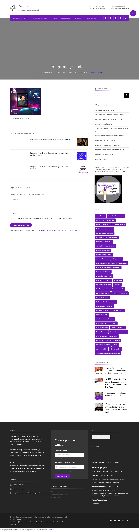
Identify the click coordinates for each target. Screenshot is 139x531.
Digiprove (50, 530)
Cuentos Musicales (102, 259)
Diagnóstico (117, 259)
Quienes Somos (66, 18)
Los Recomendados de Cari (104, 140)
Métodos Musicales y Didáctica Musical (108, 150)
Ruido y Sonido (101, 349)
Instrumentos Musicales (104, 306)
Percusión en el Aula (103, 345)
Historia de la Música (120, 293)
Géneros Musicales (102, 293)
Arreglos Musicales (102, 224)
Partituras (99, 340)
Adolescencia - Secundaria (105, 220)
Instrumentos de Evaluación (105, 302)
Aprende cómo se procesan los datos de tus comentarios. (61, 230)
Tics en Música (115, 349)
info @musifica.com (20, 489)
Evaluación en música (103, 285)
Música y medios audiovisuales (106, 336)
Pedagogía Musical (113, 340)
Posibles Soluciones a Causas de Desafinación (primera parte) (51, 139)
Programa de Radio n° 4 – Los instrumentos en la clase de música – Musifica (50, 154)
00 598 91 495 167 (99, 9)
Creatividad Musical (103, 250)
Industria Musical (102, 297)
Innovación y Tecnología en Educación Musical (111, 129)
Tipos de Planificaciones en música (108, 353)
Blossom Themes (35, 522)
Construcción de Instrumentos (106, 237)
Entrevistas (118, 280)
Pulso (116, 345)
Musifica (24, 6)
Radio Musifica (46, 72)
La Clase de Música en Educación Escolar (109, 136)
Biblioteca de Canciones (104, 229)
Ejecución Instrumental (104, 276)
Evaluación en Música (102, 124)
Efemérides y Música (103, 272)
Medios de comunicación (104, 319)
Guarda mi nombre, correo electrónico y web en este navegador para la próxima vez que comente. (43, 218)
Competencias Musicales (104, 233)
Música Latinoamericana (118, 332)
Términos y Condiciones (59, 492)
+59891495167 (18, 485)
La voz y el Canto (117, 310)
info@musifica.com (122, 9)
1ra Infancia (100, 216)
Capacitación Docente (20, 18)
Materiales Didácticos (40, 18)
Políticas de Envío (57, 497)
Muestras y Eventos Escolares (106, 323)
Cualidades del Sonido (104, 254)
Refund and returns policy (60, 495)
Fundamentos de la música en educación (110, 289)
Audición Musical (119, 224)
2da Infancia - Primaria (115, 216)
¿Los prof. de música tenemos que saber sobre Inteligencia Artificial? (115, 371)
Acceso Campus (91, 18)
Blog (55, 18)
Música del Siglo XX (118, 327)
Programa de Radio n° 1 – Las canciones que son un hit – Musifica (49, 168)
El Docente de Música (103, 280)
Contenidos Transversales (105, 246)
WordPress (53, 522)
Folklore (117, 285)
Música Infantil (101, 332)
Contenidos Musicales (103, 242)
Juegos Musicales (102, 310)
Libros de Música (102, 315)
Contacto (78, 18)
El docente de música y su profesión (107, 119)
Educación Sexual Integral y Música (108, 267)
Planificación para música (104, 154)
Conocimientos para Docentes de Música (109, 115)
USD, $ (101, 437)
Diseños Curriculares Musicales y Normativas (111, 263)
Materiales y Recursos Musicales (106, 145)
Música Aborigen (102, 327)
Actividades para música (103, 110)
